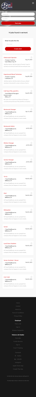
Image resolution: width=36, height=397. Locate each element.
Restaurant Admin (9, 126)
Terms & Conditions (18, 312)
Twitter (19, 356)
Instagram (18, 362)
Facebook (18, 352)
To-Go (5, 176)
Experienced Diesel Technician (13, 74)
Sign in (18, 327)
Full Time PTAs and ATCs (11, 91)
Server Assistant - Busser (11, 260)
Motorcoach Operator (10, 57)
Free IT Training (18, 348)
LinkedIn (19, 359)
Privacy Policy (18, 316)
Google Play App (18, 369)
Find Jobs (18, 23)
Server (6, 226)
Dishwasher (7, 210)
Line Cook (7, 277)
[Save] (31, 58)
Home (18, 303)
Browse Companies (18, 330)
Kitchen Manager (9, 143)
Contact (18, 306)
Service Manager (9, 159)
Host (5, 193)
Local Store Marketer (10, 243)
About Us (18, 309)
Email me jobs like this (12, 40)
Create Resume (18, 341)
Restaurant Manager (10, 109)
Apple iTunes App (18, 365)
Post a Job (18, 324)
